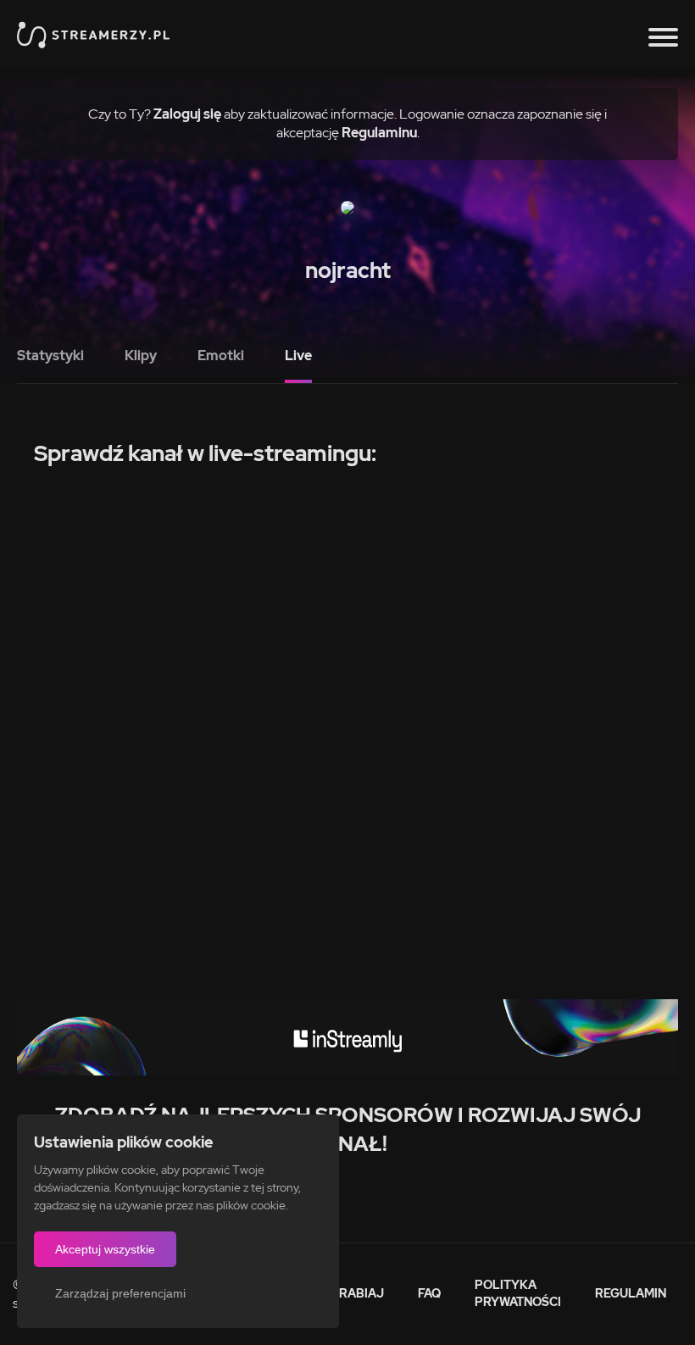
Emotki (220, 355)
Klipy (141, 355)
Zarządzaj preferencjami (120, 1293)
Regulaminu (379, 133)
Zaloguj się (187, 114)
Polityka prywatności (518, 1293)
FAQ (429, 1293)
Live (298, 355)
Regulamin (630, 1293)
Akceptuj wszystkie (105, 1249)
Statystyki (50, 355)
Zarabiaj (353, 1293)
